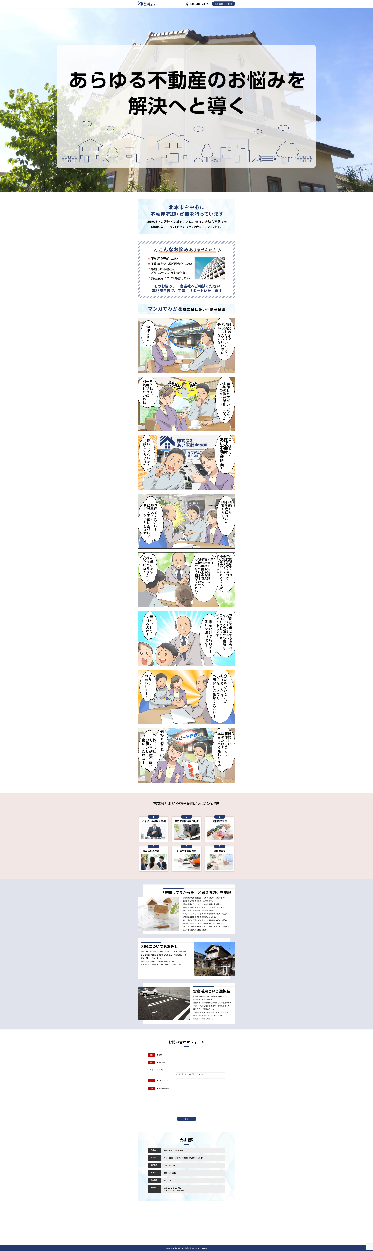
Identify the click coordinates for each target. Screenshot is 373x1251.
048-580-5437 (199, 4)
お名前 (159, 1055)
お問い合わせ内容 (163, 1088)
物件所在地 (161, 1070)
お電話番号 (161, 1062)
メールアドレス (162, 1080)
